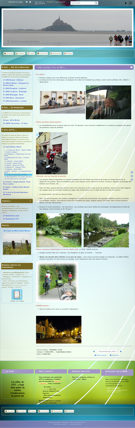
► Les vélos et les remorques (16, 179)
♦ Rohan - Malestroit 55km (14, 165)
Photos (16, 225)
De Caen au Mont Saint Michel (17, 231)
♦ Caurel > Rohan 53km (13, 163)
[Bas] (132, 180)
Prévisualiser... (102, 355)
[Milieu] (132, 176)
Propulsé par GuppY (55, 422)
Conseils (16, 201)
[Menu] (130, 3)
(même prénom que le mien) (117, 391)
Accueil (50, 2)
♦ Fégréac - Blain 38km (13, 169)
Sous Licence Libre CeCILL (78, 422)
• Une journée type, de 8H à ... (18, 175)
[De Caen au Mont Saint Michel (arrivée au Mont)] (67, 28)
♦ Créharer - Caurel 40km (14, 161)
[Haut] (132, 172)
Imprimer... (115, 355)
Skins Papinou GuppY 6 (60, 424)
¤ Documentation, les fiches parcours (18, 177)
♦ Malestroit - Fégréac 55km (15, 167)
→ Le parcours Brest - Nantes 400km (18, 150)
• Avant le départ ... (12, 152)
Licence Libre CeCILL (75, 424)
